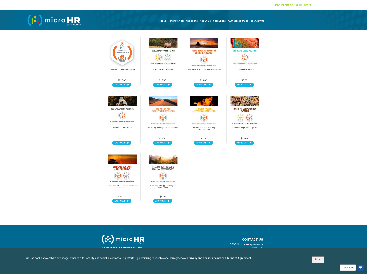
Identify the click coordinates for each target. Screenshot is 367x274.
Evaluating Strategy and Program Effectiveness (163, 186)
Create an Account (284, 5)
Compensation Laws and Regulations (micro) (122, 186)
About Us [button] (205, 21)
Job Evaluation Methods (122, 127)
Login (299, 5)
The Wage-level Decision (245, 69)
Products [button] (192, 21)
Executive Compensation (163, 69)
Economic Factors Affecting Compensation (204, 128)
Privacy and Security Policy (205, 258)
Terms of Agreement (239, 258)
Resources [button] (219, 21)
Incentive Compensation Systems (245, 127)
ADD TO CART (120, 84)
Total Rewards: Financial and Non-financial (204, 69)
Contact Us (257, 21)
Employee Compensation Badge (122, 69)
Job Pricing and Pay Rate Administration (163, 127)
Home (163, 21)
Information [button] (176, 21)
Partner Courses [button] (238, 21)
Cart (306, 5)
